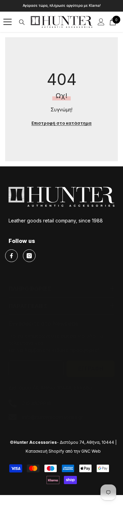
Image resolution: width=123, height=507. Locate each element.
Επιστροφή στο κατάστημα (61, 123)
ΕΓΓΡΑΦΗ (90, 368)
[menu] (7, 22)
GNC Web (91, 451)
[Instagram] (29, 255)
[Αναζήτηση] (21, 22)
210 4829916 (36, 403)
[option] (61, 6)
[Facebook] (11, 255)
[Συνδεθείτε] (101, 21)
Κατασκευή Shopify (45, 451)
